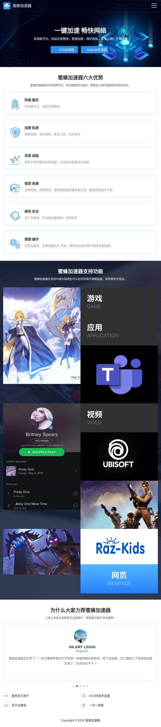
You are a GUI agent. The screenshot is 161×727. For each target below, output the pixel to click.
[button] (74, 686)
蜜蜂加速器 (92, 720)
